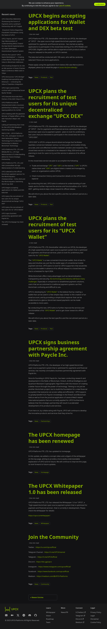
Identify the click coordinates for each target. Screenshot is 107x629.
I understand (99, 4)
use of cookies (64, 5)
